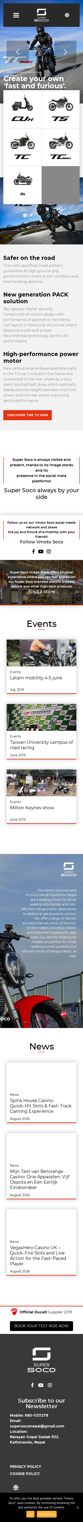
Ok (31, 1514)
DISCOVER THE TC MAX (27, 415)
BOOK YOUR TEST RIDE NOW (41, 1326)
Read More (46, 1514)
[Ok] (77, 1507)
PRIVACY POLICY (25, 1467)
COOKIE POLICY (25, 1474)
